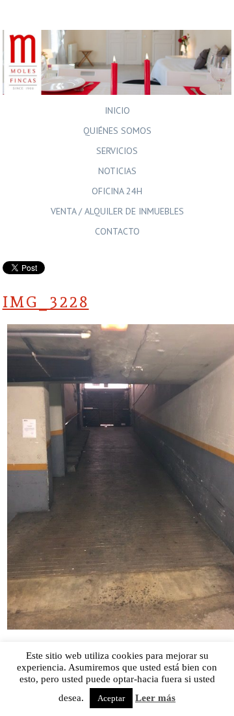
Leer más (155, 698)
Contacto (117, 231)
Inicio (117, 110)
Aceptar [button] (111, 698)
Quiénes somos (117, 130)
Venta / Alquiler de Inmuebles (117, 211)
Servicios (117, 151)
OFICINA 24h (117, 191)
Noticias (117, 171)
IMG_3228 (46, 301)
